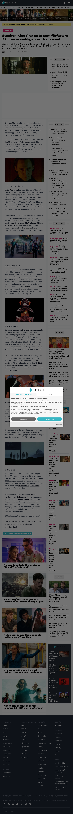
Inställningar (23, 419)
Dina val (50, 394)
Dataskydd (59, 424)
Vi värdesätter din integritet (23, 394)
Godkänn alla (50, 419)
